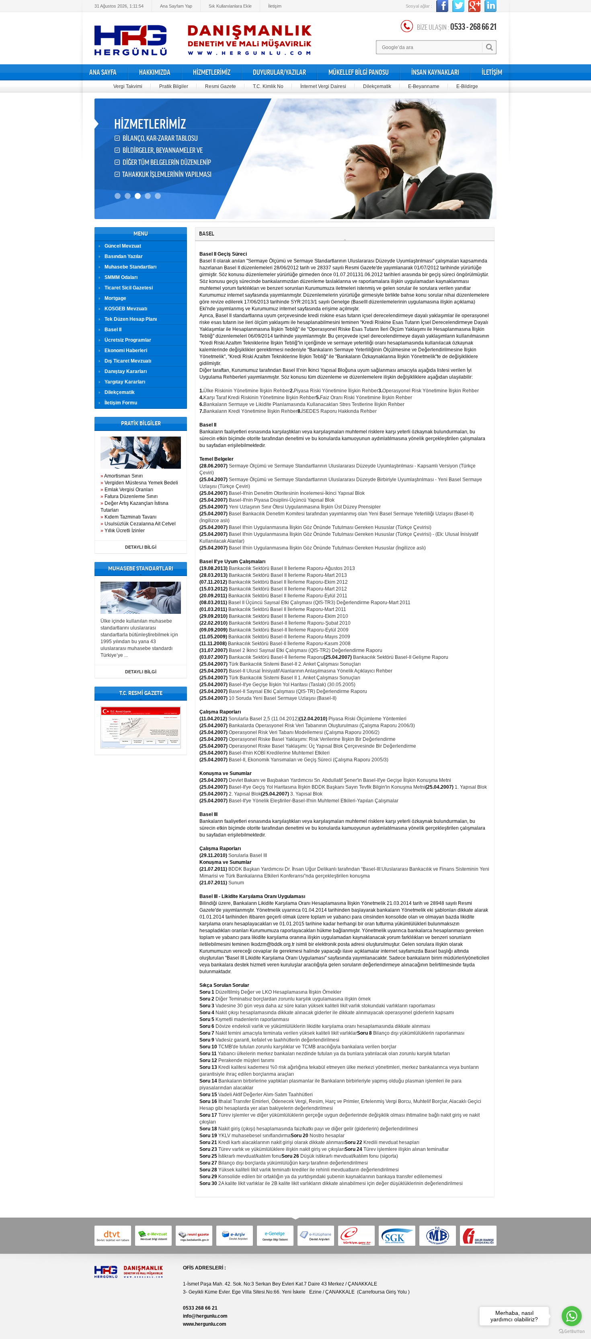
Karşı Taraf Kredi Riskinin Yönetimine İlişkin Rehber (259, 397)
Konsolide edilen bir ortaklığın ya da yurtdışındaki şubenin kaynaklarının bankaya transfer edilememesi (330, 1176)
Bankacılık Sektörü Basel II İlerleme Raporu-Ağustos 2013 (292, 568)
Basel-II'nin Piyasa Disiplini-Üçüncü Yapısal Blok (281, 500)
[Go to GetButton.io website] (572, 1331)
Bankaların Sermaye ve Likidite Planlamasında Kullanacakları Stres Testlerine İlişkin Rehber (303, 404)
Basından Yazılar (124, 256)
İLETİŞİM (492, 72)
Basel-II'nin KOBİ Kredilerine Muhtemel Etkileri (279, 753)
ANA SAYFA (103, 72)
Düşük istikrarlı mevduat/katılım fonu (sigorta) (349, 1156)
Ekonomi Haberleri (126, 350)
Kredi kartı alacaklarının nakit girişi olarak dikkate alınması (281, 1142)
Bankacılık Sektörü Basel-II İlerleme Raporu (276, 657)
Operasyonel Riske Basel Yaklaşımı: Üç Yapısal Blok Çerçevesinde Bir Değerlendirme (322, 746)
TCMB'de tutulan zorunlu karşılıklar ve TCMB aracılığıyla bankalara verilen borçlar (307, 1047)
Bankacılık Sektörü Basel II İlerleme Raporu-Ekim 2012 (288, 582)
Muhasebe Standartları (130, 267)
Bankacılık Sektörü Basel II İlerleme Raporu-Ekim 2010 (288, 616)
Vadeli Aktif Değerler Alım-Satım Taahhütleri (265, 1094)
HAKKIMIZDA (154, 72)
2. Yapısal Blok (245, 794)
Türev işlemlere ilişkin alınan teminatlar (406, 1149)
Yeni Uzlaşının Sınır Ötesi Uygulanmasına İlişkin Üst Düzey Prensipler (305, 507)
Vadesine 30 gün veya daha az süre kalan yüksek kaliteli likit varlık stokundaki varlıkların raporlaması (325, 1006)
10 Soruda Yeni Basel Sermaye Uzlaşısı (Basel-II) (283, 698)
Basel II (113, 329)
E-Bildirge (467, 86)
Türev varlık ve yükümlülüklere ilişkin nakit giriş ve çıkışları (281, 1149)
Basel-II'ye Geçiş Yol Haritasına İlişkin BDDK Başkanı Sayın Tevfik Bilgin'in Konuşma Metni (327, 787)
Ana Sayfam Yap (176, 6)
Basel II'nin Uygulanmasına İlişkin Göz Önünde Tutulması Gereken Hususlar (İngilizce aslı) (327, 548)
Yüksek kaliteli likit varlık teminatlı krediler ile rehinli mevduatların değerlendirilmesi (308, 1170)
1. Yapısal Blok (471, 787)
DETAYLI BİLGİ (140, 547)
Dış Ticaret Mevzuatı (128, 361)
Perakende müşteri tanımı (246, 1060)
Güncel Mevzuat (123, 246)
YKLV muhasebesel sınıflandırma (254, 1135)
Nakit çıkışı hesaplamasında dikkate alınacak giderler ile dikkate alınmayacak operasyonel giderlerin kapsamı (334, 1012)
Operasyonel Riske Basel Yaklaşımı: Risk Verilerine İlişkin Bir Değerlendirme (312, 739)
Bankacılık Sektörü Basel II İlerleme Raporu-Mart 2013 (288, 575)
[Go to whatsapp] (572, 1316)
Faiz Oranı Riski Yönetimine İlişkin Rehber (366, 397)
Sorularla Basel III (247, 855)
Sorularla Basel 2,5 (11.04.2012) (263, 719)
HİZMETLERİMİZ (211, 72)
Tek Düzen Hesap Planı (131, 319)
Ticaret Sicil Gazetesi (129, 288)
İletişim (274, 6)
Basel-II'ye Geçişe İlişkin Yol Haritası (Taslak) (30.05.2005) (292, 684)
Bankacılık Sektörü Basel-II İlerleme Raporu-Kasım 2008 (289, 643)
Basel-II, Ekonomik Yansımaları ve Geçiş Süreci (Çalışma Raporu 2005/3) (308, 760)
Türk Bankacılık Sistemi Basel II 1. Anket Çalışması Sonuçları (294, 678)
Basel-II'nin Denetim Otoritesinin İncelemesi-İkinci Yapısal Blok (297, 493)
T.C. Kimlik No (268, 86)
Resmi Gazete (220, 86)
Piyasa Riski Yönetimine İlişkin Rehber (336, 391)
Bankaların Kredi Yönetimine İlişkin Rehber (250, 411)
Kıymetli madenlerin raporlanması (252, 1019)
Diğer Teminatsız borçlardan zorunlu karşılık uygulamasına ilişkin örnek (293, 999)
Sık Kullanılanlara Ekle (230, 6)
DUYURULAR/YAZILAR (279, 72)
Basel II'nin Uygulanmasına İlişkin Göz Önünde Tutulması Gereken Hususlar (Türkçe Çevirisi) (330, 527)
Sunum (236, 883)
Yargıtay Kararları (125, 382)
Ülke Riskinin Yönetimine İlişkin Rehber (246, 391)
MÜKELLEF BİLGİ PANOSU (358, 72)
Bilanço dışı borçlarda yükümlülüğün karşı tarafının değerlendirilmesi (293, 1163)
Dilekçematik (377, 86)
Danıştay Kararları (126, 371)
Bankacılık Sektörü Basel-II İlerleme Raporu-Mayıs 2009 (289, 637)
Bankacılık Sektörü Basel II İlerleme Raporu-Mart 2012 (288, 589)
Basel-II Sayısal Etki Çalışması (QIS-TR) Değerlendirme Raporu (298, 691)
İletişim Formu (121, 403)
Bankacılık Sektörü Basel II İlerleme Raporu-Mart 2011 (287, 609)
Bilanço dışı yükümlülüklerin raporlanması (418, 1033)
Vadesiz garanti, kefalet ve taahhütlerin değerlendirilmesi (277, 1040)
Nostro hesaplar (327, 1135)
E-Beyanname (423, 86)
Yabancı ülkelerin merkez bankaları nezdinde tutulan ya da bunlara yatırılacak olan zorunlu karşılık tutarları (334, 1053)
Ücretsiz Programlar (128, 340)
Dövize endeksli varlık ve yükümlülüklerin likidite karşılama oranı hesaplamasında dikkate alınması (322, 1026)
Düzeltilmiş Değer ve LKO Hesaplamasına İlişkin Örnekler (278, 992)
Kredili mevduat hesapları (391, 1142)
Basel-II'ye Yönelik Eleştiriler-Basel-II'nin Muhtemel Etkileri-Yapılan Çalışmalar (313, 801)
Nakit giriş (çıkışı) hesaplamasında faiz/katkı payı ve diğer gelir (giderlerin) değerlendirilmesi (318, 1129)
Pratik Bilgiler (173, 86)
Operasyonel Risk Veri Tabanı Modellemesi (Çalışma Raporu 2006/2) (304, 732)
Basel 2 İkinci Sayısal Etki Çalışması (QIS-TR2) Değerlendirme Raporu (305, 650)
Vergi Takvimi (127, 86)
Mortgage (115, 298)
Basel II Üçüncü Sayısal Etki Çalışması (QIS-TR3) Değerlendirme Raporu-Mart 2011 (319, 602)
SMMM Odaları (121, 277)
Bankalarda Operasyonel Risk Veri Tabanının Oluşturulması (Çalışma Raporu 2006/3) (322, 725)
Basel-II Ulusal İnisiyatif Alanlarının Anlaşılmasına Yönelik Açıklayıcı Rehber (310, 671)
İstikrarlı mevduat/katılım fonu (249, 1156)
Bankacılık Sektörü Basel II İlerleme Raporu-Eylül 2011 (287, 596)
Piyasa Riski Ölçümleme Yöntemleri (367, 719)
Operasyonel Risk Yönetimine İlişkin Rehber (430, 391)
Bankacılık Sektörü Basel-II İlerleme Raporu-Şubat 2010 (290, 623)
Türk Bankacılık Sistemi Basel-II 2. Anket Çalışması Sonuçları (295, 664)
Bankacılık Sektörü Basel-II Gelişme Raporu (400, 657)
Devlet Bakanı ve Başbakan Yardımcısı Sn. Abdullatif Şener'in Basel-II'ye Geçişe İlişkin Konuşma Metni (340, 780)
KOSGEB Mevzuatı (126, 309)
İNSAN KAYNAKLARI (435, 72)
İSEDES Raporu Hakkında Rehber (339, 411)
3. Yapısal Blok (306, 794)
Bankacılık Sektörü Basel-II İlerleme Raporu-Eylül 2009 (289, 630)
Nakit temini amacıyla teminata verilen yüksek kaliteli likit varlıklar (286, 1033)
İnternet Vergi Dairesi (323, 86)
